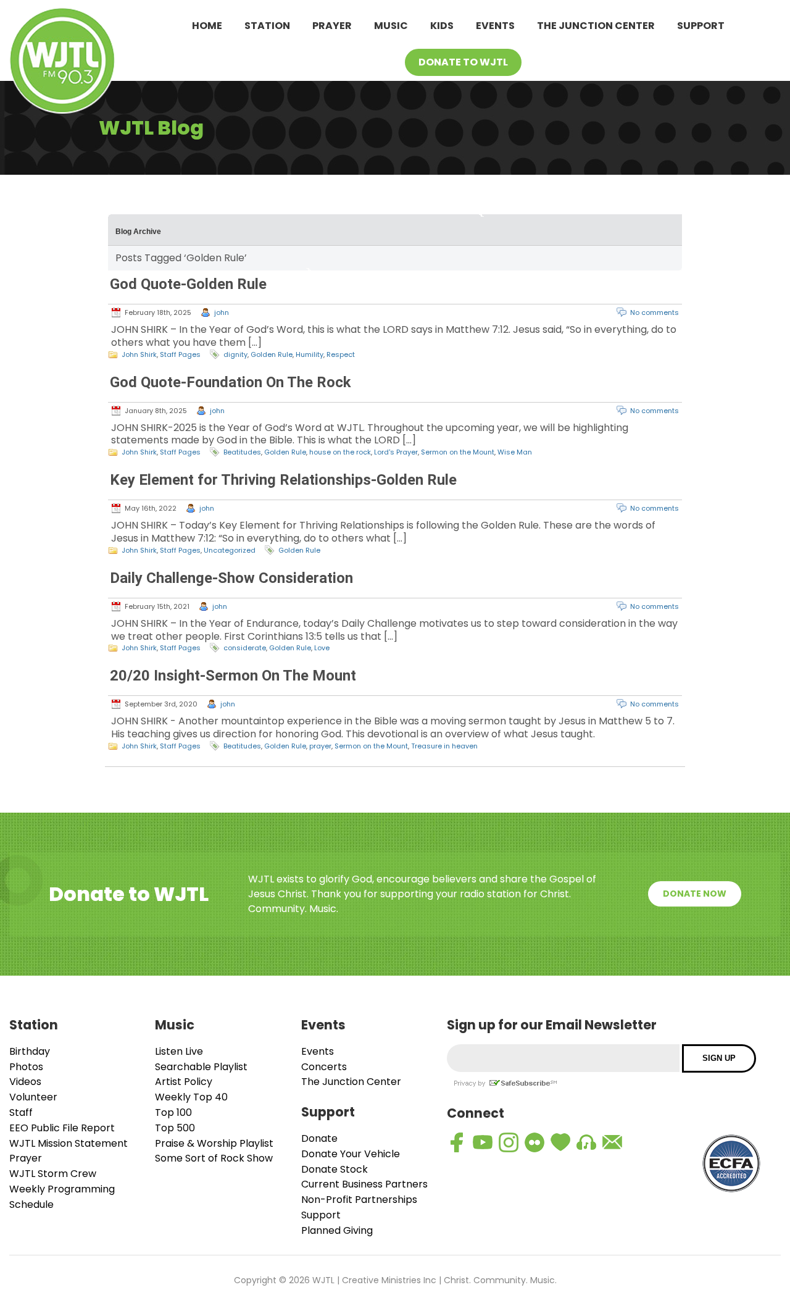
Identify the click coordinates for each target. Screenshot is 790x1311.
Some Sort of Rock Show (214, 1158)
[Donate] (560, 1142)
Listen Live (179, 1051)
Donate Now (694, 893)
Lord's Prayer (396, 452)
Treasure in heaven (444, 746)
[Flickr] (534, 1142)
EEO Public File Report (62, 1128)
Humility (309, 354)
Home (207, 26)
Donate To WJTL (463, 62)
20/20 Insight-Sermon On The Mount (233, 675)
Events (495, 26)
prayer (320, 746)
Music (391, 26)
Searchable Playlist (201, 1067)
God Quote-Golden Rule (188, 284)
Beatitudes (242, 452)
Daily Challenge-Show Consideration (231, 578)
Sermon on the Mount (457, 452)
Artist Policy (183, 1081)
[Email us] (612, 1142)
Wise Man (514, 452)
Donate (319, 1138)
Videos (25, 1081)
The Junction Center (596, 26)
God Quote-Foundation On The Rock (230, 382)
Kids (442, 26)
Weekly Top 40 (191, 1097)
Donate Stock (334, 1169)
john (221, 312)
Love (322, 648)
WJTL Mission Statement (68, 1143)
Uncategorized (230, 550)
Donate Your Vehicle (350, 1154)
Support (701, 26)
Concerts (324, 1067)
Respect (340, 354)
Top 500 (175, 1128)
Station (267, 26)
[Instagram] (508, 1142)
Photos (26, 1067)
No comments (654, 312)
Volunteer (33, 1097)
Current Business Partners (364, 1184)
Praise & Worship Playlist (214, 1143)
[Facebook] (457, 1142)
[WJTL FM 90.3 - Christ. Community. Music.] (62, 62)
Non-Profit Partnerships (359, 1199)
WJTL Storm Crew (52, 1173)
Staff (21, 1112)
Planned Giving (337, 1230)
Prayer (332, 26)
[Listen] (586, 1142)
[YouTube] (483, 1142)
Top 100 (173, 1112)
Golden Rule (272, 354)
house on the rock (340, 452)
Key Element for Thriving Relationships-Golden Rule (283, 479)
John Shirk (139, 354)
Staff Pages (180, 354)
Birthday (29, 1051)
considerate (244, 648)
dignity (235, 354)
